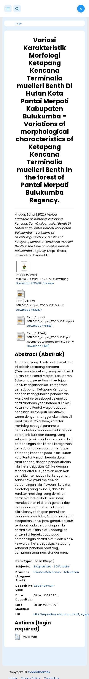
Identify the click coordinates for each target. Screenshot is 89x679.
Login (18, 23)
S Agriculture (42, 566)
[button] (17, 8)
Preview (48, 283)
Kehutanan (71, 572)
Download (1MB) (38, 346)
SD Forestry (62, 566)
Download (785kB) (39, 326)
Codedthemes (39, 672)
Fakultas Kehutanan (47, 572)
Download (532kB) (29, 310)
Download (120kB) (28, 283)
